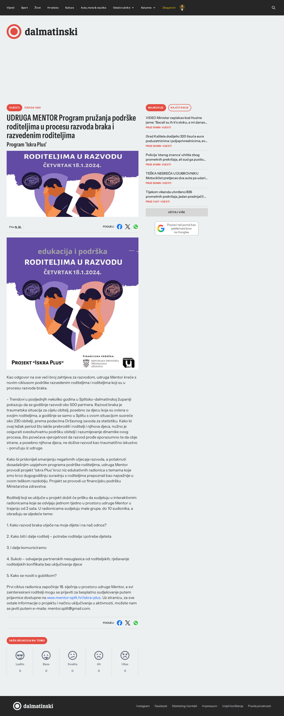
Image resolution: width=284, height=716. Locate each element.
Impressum (209, 706)
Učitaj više (176, 212)
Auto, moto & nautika (93, 7)
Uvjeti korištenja (232, 706)
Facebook (161, 706)
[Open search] (273, 7)
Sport (24, 7)
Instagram (143, 706)
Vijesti (11, 7)
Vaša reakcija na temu (27, 640)
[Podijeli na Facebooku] (119, 226)
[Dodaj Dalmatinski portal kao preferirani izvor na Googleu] (177, 228)
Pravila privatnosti (259, 706)
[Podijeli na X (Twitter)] (127, 226)
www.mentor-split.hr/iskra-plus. (74, 597)
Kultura (69, 7)
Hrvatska (53, 7)
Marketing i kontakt (184, 706)
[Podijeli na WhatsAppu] (135, 226)
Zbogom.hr (169, 7)
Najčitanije (180, 107)
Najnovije (156, 107)
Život (38, 7)
